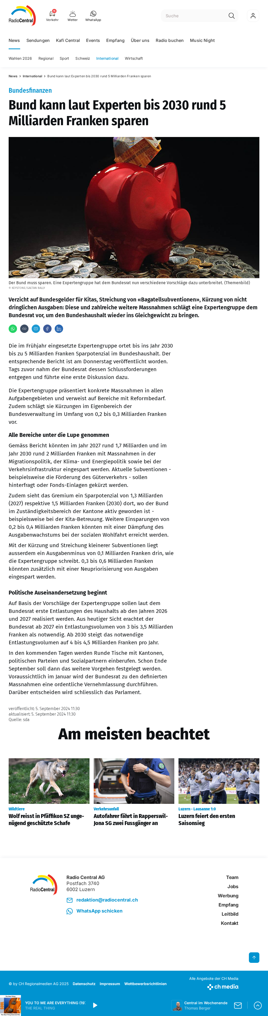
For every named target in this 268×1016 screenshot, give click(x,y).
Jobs (232, 886)
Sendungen (38, 40)
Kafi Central (68, 40)
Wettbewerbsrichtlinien (145, 983)
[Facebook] (47, 329)
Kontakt (229, 923)
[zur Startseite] (22, 15)
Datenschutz (84, 983)
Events (93, 40)
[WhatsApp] (13, 329)
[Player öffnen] (258, 1005)
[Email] (36, 329)
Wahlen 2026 (20, 58)
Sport (64, 58)
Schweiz (82, 58)
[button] (93, 15)
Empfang (115, 40)
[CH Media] (213, 986)
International (107, 58)
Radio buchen (170, 40)
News (14, 40)
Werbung (228, 895)
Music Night (202, 40)
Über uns (140, 40)
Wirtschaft (134, 58)
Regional (45, 58)
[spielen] (95, 1005)
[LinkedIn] (59, 329)
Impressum (110, 983)
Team (232, 877)
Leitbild (230, 914)
